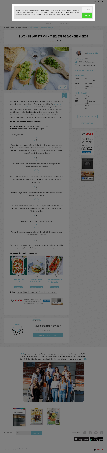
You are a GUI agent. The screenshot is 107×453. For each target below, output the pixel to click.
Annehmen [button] (87, 15)
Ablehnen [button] (87, 9)
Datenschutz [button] (67, 14)
